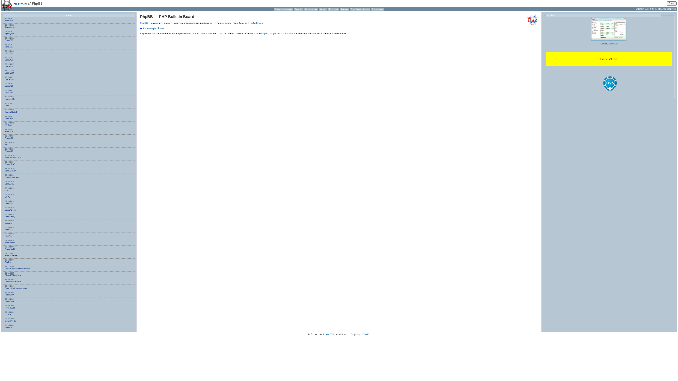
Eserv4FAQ (10, 216)
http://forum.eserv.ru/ (198, 33)
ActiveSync (10, 27)
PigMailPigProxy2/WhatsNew (17, 269)
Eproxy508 (9, 34)
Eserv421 (9, 229)
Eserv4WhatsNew (12, 158)
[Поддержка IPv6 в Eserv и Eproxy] (610, 94)
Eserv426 (9, 138)
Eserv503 (9, 40)
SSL (6, 145)
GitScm (8, 314)
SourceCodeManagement (16, 288)
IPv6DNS (9, 118)
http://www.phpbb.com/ (153, 28)
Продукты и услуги (283, 9)
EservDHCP (10, 171)
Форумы (344, 9)
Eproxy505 (9, 79)
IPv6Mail (8, 125)
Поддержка (333, 9)
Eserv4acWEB (11, 256)
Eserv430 (9, 86)
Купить (323, 9)
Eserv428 (9, 132)
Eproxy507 (9, 66)
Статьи (366, 9)
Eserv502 (9, 47)
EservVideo (10, 242)
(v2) (674, 9)
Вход (672, 3)
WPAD (7, 197)
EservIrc (8, 223)
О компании (377, 9)
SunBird (8, 327)
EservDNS (9, 184)
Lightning (9, 92)
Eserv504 (9, 21)
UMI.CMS (9, 53)
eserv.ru (20, 3)
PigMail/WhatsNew (13, 275)
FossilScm (9, 295)
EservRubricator (12, 177)
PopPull (8, 262)
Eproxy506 (9, 73)
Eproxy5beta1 (11, 112)
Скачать (298, 9)
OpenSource (240, 23)
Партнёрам (356, 9)
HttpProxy (9, 236)
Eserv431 (9, 60)
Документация (310, 9)
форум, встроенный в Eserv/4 (277, 33)
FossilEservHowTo (13, 282)
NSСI (7, 190)
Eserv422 (9, 203)
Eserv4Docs (10, 210)
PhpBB (146, 16)
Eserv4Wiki (10, 249)
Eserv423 (9, 151)
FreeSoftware (255, 23)
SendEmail (9, 301)
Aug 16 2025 (362, 334)
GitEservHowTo (12, 321)
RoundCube (10, 308)
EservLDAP (10, 164)
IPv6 (7, 105)
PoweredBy (10, 99)
